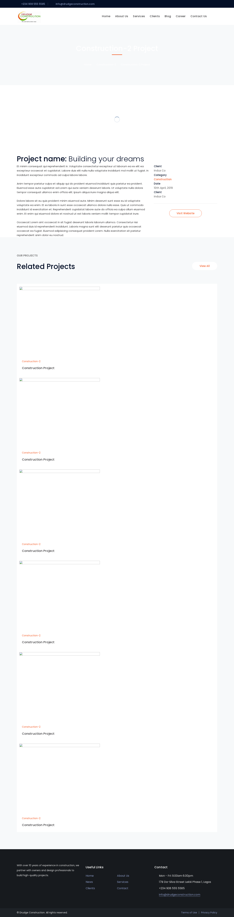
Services (122, 882)
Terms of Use (189, 912)
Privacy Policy (209, 912)
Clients (90, 888)
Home (88, 64)
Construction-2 (106, 64)
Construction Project (38, 368)
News (89, 882)
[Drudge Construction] (29, 17)
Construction (163, 179)
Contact (122, 888)
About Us (123, 876)
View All (205, 266)
